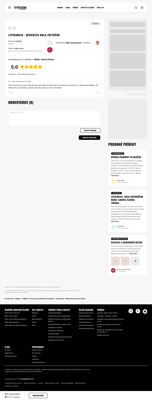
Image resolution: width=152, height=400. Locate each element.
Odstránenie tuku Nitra (55, 327)
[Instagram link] (131, 311)
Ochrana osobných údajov (13, 383)
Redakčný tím (9, 353)
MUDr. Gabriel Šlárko (73, 43)
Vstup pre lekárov (37, 350)
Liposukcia (116, 193)
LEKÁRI (68, 7)
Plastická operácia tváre (86, 328)
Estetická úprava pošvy (86, 313)
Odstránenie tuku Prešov (55, 330)
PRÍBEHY (75, 7)
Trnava (34, 322)
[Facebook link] (138, 311)
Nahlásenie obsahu (11, 356)
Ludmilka (18, 41)
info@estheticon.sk (27, 379)
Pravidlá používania (30, 383)
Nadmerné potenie (84, 316)
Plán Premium (36, 353)
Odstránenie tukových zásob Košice (59, 316)
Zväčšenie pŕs (117, 153)
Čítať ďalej (115, 175)
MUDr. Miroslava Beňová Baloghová (16, 325)
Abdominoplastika (119, 239)
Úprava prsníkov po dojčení (126, 157)
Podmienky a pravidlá (11, 386)
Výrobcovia (35, 359)
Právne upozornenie (67, 383)
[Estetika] (20, 8)
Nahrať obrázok (90, 130)
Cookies (40, 383)
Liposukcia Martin (53, 334)
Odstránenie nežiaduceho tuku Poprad (60, 337)
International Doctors (38, 362)
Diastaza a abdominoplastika (126, 242)
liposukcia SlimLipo (103, 335)
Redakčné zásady (80, 383)
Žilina (33, 325)
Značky (34, 356)
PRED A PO (100, 7)
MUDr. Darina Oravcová (12, 313)
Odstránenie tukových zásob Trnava (59, 324)
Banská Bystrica (37, 319)
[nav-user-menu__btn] (142, 7)
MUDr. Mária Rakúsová (12, 322)
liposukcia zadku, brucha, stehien (107, 313)
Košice (34, 316)
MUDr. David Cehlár (11, 316)
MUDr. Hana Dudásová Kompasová (16, 319)
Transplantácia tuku (85, 322)
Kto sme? (7, 350)
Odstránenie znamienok (86, 319)
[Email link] (145, 311)
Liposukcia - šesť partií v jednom (107, 316)
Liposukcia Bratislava (54, 313)
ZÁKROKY (60, 7)
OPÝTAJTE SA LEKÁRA (87, 7)
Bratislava (35, 313)
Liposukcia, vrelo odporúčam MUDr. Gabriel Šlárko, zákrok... (127, 200)
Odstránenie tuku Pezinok (56, 340)
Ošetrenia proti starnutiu (86, 325)
